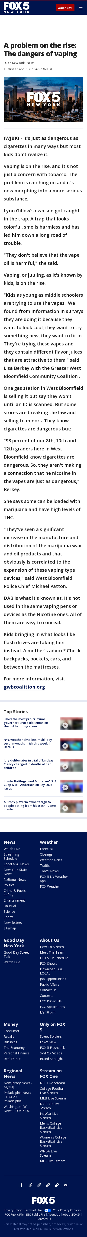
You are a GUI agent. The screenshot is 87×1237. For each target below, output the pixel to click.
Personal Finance (16, 1053)
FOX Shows (48, 963)
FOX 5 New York (14, 63)
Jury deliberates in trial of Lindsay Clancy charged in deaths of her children (29, 764)
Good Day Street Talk (16, 954)
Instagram (30, 1185)
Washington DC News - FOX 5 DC (17, 1108)
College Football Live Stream (52, 1090)
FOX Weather (50, 886)
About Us (49, 940)
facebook (21, 1185)
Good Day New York (14, 942)
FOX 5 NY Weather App (54, 878)
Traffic (45, 865)
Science (9, 911)
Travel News (49, 871)
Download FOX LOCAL (51, 971)
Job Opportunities (53, 979)
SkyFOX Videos (51, 1053)
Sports (8, 917)
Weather (49, 842)
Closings (46, 854)
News (30, 63)
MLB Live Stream (53, 1098)
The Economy (14, 1047)
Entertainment (14, 900)
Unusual (10, 906)
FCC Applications (52, 1006)
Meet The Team (52, 952)
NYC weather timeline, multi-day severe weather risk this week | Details (28, 743)
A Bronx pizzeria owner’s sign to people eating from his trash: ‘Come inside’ (30, 805)
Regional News (13, 1073)
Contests (46, 995)
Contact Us (48, 990)
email (65, 1185)
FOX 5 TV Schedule (54, 958)
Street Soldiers (51, 1036)
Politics (9, 885)
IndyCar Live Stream (49, 1115)
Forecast (46, 849)
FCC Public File (51, 1001)
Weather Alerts (51, 860)
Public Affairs (49, 984)
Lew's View (48, 1042)
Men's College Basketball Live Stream (51, 1127)
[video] (71, 723)
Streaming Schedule (11, 856)
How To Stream (52, 947)
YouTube (48, 1185)
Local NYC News (16, 864)
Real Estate (12, 1059)
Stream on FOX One (51, 1073)
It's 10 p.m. (48, 1012)
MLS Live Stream (52, 1161)
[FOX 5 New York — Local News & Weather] (17, 7)
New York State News (15, 871)
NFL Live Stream (52, 1083)
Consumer (11, 1031)
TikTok (39, 1185)
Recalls (9, 1036)
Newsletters (13, 922)
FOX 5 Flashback (52, 1047)
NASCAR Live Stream (50, 1106)
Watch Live (65, 8)
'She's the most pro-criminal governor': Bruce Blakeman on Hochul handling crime (26, 722)
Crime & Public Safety (15, 892)
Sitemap (10, 928)
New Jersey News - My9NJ (18, 1085)
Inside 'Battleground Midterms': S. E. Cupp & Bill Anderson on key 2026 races (30, 785)
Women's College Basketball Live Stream (53, 1141)
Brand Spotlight (51, 1059)
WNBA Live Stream (48, 1153)
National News (15, 879)
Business (10, 1042)
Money (11, 1024)
